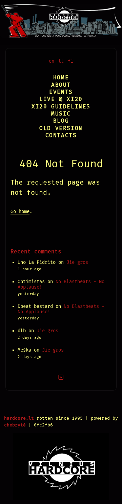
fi (70, 61)
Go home (20, 211)
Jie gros (77, 262)
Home (61, 77)
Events (61, 92)
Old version (61, 128)
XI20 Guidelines (61, 106)
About (61, 85)
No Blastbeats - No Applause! (61, 284)
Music (61, 113)
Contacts (61, 135)
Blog (61, 121)
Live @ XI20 (61, 99)
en (51, 61)
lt (61, 61)
